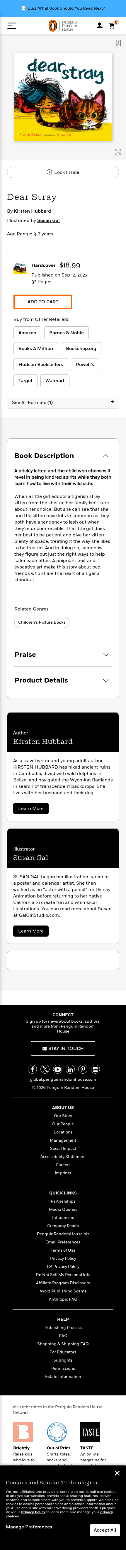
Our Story (63, 1116)
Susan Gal (48, 220)
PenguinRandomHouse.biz (63, 1234)
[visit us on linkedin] (70, 1069)
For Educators (63, 1352)
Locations (63, 1132)
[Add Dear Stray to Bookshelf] (118, 43)
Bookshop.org (81, 348)
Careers (63, 1165)
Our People (63, 1124)
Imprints (63, 1173)
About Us (63, 1107)
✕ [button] (117, 1474)
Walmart (54, 380)
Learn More (32, 809)
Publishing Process (63, 1327)
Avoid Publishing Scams (63, 1291)
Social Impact (63, 1148)
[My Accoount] (99, 25)
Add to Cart (43, 302)
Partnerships (63, 1201)
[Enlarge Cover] (118, 152)
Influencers (63, 1217)
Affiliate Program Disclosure (63, 1283)
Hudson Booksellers (40, 364)
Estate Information (63, 1376)
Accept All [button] (105, 1530)
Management (63, 1140)
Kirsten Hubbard (32, 211)
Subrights (63, 1360)
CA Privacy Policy (63, 1266)
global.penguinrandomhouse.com (63, 1079)
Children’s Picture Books (42, 622)
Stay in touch (65, 1048)
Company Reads (63, 1226)
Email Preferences (63, 1242)
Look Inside (66, 172)
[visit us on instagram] (95, 1069)
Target (25, 380)
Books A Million (35, 348)
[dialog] (63, 1508)
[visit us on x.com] (45, 1069)
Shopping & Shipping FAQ (63, 1344)
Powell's (85, 364)
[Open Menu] (11, 25)
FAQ (63, 1336)
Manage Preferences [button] (29, 1527)
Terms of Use (63, 1250)
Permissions (63, 1368)
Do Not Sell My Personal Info (63, 1275)
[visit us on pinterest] (82, 1069)
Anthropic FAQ (63, 1299)
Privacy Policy (63, 1258)
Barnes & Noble (66, 333)
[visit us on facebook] (32, 1069)
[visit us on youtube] (57, 1069)
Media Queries (63, 1209)
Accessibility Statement (63, 1156)
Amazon (27, 333)
